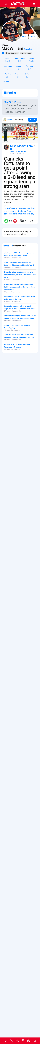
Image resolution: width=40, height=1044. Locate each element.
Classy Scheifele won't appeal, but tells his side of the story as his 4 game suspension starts (20, 274)
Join (33, 120)
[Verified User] (11, 149)
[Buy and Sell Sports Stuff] (23, 1041)
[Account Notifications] (35, 1041)
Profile (11, 92)
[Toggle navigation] (33, 4)
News (9, 119)
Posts (17, 102)
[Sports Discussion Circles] (11, 1041)
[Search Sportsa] (6, 4)
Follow (23, 36)
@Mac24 (28, 49)
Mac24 (7, 102)
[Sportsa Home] (5, 1041)
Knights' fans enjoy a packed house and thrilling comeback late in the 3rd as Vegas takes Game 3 (19, 286)
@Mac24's (8, 246)
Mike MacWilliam (21, 146)
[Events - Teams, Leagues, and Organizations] (17, 1041)
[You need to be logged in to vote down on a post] (15, 221)
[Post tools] (34, 145)
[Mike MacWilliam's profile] (6, 147)
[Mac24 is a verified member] (3, 53)
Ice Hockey (22, 151)
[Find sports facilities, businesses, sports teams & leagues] (29, 1041)
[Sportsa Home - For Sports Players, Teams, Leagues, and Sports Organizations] (19, 4)
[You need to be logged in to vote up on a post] (6, 221)
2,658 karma (26, 53)
